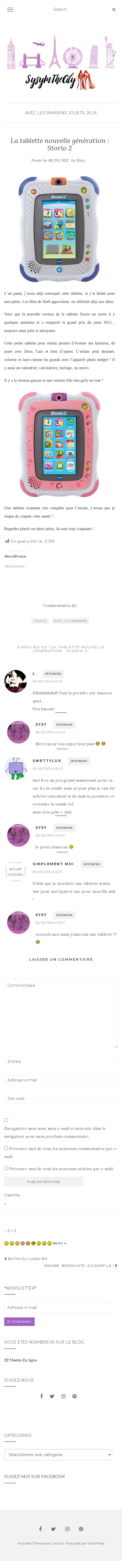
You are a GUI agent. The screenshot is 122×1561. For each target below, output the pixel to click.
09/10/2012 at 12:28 (47, 871)
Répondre (53, 674)
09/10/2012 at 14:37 (50, 835)
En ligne (21, 1360)
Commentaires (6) (60, 605)
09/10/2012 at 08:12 (48, 768)
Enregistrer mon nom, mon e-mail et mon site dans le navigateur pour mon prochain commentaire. (55, 1132)
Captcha (12, 1194)
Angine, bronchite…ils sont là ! (79, 1265)
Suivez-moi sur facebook (34, 1476)
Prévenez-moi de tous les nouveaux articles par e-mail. (61, 1168)
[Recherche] (114, 9)
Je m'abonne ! (19, 1321)
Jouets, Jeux (82, 112)
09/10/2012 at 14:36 (50, 732)
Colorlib (57, 1543)
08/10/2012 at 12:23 (47, 681)
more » (59, 1243)
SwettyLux (47, 761)
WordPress (96, 1543)
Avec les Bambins (46, 112)
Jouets (40, 621)
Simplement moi (53, 864)
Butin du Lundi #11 (27, 1259)
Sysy (81, 160)
